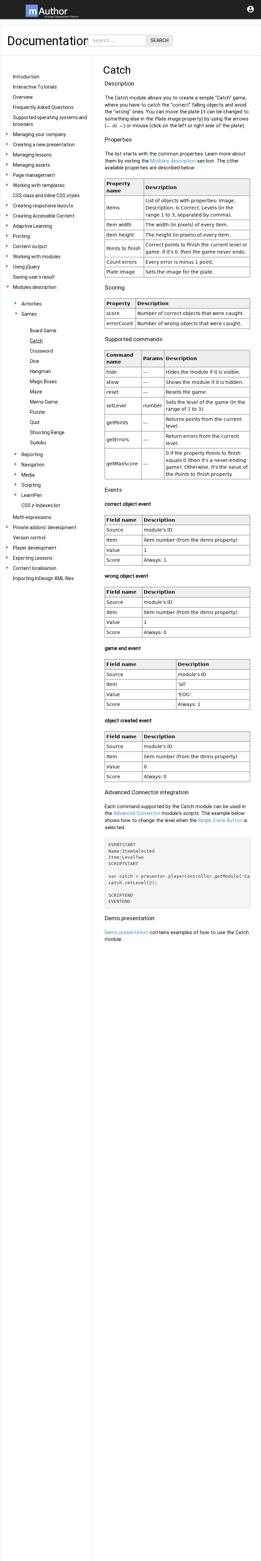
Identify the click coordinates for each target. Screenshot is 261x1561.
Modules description (173, 161)
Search (160, 40)
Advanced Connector (137, 813)
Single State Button (220, 820)
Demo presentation (126, 932)
